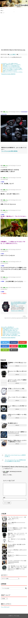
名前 (4, 497)
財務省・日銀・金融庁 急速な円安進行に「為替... (11, 335)
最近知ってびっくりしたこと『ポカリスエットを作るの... (13, 71)
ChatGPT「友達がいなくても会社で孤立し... (10, 334)
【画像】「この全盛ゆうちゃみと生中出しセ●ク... (11, 331)
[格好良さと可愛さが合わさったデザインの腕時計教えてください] (4, 443)
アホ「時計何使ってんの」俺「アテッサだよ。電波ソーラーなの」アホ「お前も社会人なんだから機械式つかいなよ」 (17, 567)
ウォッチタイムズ (5, 607)
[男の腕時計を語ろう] (4, 426)
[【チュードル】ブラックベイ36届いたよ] (4, 400)
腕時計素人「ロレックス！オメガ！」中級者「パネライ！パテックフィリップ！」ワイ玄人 (17, 535)
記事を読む (17, 374)
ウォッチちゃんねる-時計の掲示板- (9, 151)
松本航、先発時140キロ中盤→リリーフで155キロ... (12, 64)
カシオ (10, 54)
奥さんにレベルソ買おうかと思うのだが (17, 372)
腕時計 (14, 54)
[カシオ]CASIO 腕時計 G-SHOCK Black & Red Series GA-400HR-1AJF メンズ (18, 303)
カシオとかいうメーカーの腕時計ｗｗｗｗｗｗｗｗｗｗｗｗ (17, 432)
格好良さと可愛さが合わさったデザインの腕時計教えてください (17, 441)
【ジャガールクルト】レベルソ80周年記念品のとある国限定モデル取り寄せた (15, 460)
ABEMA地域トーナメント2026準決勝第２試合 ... (11, 65)
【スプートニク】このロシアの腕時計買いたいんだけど (17, 380)
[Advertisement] (14, 32)
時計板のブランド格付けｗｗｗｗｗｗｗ (17, 555)
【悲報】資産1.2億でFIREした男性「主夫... (10, 330)
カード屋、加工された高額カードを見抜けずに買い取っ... (13, 69)
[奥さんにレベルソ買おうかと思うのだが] (4, 374)
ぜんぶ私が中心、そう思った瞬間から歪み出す (9, 63)
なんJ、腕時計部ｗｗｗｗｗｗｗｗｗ (16, 522)
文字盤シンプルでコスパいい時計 (16, 388)
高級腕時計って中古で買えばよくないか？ (17, 363)
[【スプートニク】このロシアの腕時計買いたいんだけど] (4, 382)
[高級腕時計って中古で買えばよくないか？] (4, 365)
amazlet (17, 306)
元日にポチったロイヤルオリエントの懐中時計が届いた (15, 455)
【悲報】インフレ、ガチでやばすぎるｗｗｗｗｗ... (11, 333)
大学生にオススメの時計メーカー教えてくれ (17, 415)
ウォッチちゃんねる (15, 615)
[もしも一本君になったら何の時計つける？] (4, 408)
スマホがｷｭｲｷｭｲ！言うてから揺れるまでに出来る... (11, 67)
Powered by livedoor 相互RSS (8, 74)
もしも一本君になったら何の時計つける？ (17, 406)
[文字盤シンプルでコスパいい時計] (4, 391)
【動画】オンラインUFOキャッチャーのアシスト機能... (12, 68)
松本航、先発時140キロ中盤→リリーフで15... (11, 328)
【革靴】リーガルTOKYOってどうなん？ (10, 70)
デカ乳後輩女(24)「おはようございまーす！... (11, 329)
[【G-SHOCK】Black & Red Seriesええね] (5, 346)
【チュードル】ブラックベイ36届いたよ (17, 398)
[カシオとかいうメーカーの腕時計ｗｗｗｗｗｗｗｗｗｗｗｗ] (4, 434)
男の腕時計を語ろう (13, 423)
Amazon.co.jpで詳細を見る (17, 310)
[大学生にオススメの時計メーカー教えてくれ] (4, 417)
